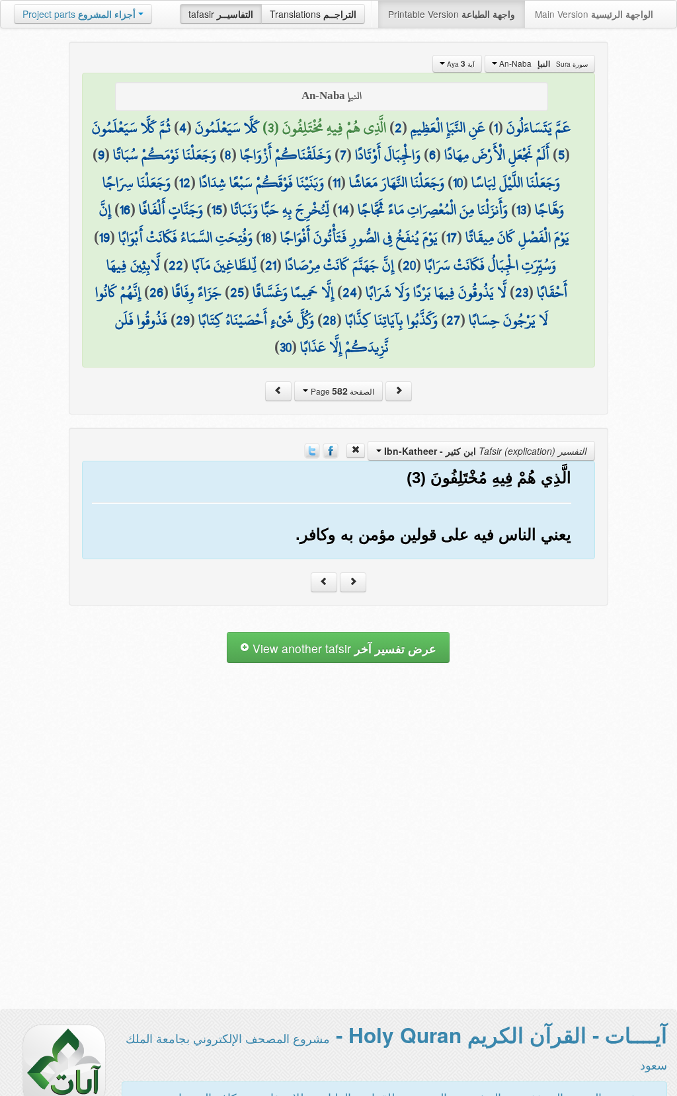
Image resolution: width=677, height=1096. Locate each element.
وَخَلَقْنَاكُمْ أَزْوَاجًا (285, 154)
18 (266, 237)
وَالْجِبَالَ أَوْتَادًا (387, 154)
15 (217, 209)
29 (183, 319)
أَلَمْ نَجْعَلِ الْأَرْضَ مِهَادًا (496, 154)
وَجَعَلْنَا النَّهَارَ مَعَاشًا (396, 182)
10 (458, 182)
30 (286, 347)
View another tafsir (342, 648)
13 (521, 209)
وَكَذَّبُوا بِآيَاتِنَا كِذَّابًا (391, 319)
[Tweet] (312, 449)
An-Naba (542, 63)
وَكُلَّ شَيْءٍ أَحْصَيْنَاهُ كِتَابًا (256, 319)
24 (349, 292)
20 (409, 265)
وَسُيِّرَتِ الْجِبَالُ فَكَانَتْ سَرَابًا (490, 265)
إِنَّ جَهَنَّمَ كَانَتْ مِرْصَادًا (339, 265)
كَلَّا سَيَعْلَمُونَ (227, 127)
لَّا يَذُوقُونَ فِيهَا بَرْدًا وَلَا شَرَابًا (436, 292)
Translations (313, 13)
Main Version (594, 13)
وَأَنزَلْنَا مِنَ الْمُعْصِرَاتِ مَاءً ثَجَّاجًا (433, 209)
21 (270, 265)
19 (104, 237)
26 (156, 292)
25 (237, 292)
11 (336, 182)
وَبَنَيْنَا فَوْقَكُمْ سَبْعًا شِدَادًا (261, 182)
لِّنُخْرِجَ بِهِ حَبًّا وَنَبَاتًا (280, 209)
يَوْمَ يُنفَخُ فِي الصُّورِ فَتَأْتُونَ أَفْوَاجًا (359, 237)
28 (330, 319)
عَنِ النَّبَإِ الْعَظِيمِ (448, 127)
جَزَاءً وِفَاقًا (196, 292)
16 (125, 209)
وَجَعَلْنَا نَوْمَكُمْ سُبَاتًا (164, 154)
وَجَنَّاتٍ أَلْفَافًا (171, 209)
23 (521, 292)
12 (184, 182)
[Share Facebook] (330, 449)
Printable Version (451, 13)
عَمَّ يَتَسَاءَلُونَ (538, 127)
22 (176, 265)
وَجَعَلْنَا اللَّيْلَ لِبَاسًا (515, 182)
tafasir (220, 13)
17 (451, 237)
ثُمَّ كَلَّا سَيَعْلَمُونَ (131, 127)
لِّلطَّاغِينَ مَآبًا (224, 265)
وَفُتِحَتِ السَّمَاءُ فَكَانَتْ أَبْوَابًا (185, 237)
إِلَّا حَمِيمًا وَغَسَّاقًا (293, 292)
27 (453, 319)
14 (343, 209)
